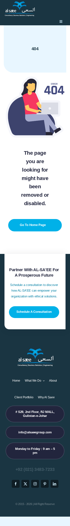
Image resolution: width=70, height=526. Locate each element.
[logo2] (19, 2)
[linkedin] (54, 484)
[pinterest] (45, 484)
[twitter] (25, 484)
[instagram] (35, 484)
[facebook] (16, 484)
